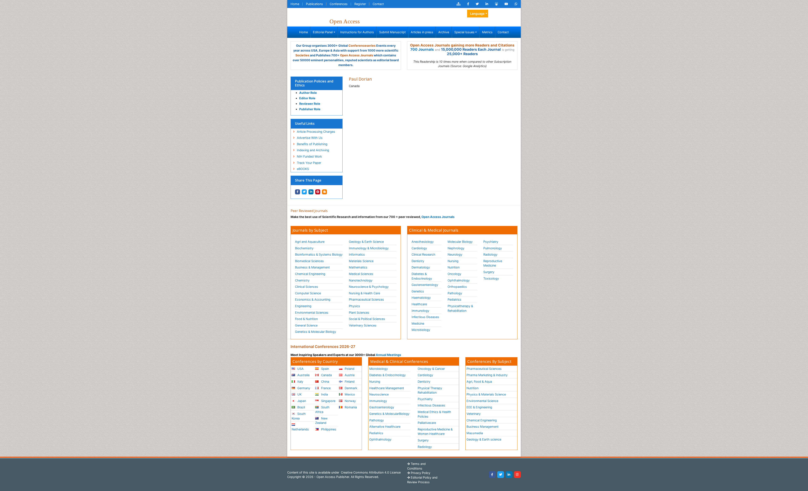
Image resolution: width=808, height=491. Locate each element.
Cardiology (419, 248)
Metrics (487, 32)
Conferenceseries (362, 45)
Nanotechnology (360, 280)
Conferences (339, 4)
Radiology (490, 254)
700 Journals (422, 49)
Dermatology (421, 267)
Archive (443, 32)
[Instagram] (517, 474)
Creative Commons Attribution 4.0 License (370, 472)
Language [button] (477, 13)
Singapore (327, 401)
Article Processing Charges (316, 131)
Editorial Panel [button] (323, 32)
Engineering (303, 306)
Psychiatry (490, 241)
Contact (378, 4)
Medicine (418, 323)
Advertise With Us (310, 137)
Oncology (454, 274)
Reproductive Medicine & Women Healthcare (435, 431)
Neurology (455, 254)
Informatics (357, 254)
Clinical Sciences (306, 286)
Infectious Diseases (425, 317)
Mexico (349, 394)
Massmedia (474, 433)
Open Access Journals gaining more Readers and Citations (462, 45)
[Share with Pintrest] (317, 191)
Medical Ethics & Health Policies (434, 414)
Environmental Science (482, 401)
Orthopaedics (457, 286)
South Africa (322, 409)
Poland (349, 368)
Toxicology (491, 278)
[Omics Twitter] (477, 4)
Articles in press (422, 32)
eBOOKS (303, 169)
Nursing (453, 261)
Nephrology (456, 248)
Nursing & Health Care (364, 293)
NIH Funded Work (309, 156)
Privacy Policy (420, 473)
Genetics (418, 291)
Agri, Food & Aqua (479, 381)
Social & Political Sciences (367, 319)
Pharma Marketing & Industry (487, 375)
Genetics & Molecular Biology (315, 331)
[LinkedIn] (509, 474)
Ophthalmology (459, 280)
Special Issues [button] (464, 32)
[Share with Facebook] (297, 191)
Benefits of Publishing (312, 144)
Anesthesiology (423, 241)
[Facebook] (492, 474)
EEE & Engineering (479, 407)
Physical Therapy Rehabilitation (430, 390)
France (325, 388)
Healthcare (419, 304)
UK (299, 394)
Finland (349, 381)
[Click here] (458, 4)
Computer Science (308, 293)
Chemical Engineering (310, 274)
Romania (350, 407)
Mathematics (358, 267)
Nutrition (454, 267)
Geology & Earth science (483, 439)
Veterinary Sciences (362, 325)
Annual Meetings (388, 355)
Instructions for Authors (357, 32)
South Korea (299, 416)
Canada (326, 375)
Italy (299, 381)
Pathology (455, 293)
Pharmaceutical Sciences (366, 299)
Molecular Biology (460, 241)
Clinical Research (423, 254)
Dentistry (418, 261)
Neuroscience (379, 394)
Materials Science (361, 261)
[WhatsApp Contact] (516, 4)
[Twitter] (500, 474)
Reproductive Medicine (492, 263)
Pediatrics (454, 299)
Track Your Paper (309, 163)
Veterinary (473, 413)
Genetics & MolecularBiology (389, 413)
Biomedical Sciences (309, 261)
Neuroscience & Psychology (369, 286)
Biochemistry (304, 248)
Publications (314, 4)
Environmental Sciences (311, 312)
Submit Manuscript (392, 32)
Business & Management (312, 267)
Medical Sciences (361, 274)
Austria (349, 375)
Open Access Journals (356, 55)
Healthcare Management (386, 388)
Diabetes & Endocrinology (422, 276)
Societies (302, 55)
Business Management (482, 426)
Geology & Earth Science (366, 241)
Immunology (420, 310)
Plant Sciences (359, 312)
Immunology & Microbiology (369, 248)
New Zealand (321, 421)
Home (295, 4)
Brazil (300, 407)
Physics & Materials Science (486, 394)
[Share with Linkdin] (311, 191)
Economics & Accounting (312, 299)
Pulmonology (492, 248)
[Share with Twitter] (304, 191)
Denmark (350, 388)
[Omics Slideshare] (496, 4)
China (324, 381)
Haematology (421, 297)
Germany (303, 388)
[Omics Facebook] (468, 4)
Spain (324, 368)
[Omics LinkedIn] (487, 4)
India (324, 394)
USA (300, 368)
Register (360, 4)
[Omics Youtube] (506, 4)
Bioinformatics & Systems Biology (319, 254)
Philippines (328, 429)
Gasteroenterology (425, 285)
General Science (306, 325)
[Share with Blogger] (324, 191)
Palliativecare (427, 423)
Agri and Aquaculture (309, 241)
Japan (301, 401)
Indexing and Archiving (313, 150)
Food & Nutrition (306, 319)
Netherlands (300, 429)
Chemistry (302, 280)
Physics (354, 306)
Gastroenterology (381, 407)
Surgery (488, 272)
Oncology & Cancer (431, 368)
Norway (350, 401)
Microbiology (421, 330)
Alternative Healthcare (384, 426)
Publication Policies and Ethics (314, 83)
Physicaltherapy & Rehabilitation (460, 308)
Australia (303, 375)
